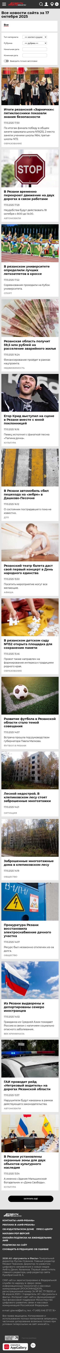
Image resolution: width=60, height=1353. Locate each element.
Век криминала (14, 1034)
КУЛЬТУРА (10, 443)
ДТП (6, 517)
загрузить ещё (31, 1199)
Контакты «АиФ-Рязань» (18, 1220)
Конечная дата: (11, 55)
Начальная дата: (12, 49)
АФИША (8, 592)
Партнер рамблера (29, 1338)
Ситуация (10, 813)
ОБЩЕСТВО (10, 877)
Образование (13, 143)
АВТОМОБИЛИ (12, 218)
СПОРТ (8, 293)
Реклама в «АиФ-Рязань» (18, 1224)
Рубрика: (8, 43)
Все (6, 24)
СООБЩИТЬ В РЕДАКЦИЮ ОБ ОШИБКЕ (25, 1249)
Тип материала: (11, 37)
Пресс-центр (44, 1229)
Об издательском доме (18, 1229)
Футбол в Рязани (15, 746)
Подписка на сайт (14, 1245)
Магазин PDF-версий (16, 1233)
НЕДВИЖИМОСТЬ (14, 368)
